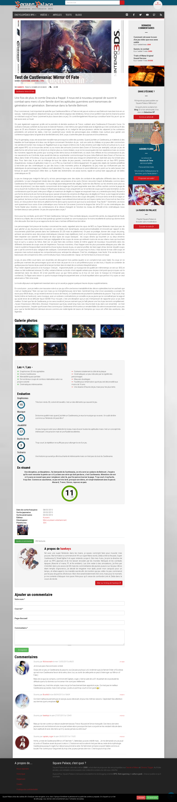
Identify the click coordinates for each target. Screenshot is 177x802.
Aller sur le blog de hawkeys (108, 583)
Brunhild (46, 695)
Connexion (158, 4)
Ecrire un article (145, 117)
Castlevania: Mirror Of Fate (25, 91)
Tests (69, 14)
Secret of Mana (132, 767)
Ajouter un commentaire (24, 541)
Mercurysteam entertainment (54, 520)
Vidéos (44, 14)
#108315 (122, 694)
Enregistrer (22, 650)
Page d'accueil (21, 618)
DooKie (150, 61)
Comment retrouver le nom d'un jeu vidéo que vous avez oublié (146, 39)
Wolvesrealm (48, 662)
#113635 (122, 661)
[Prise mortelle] (83, 331)
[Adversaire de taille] (55, 349)
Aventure (35, 81)
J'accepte (141, 798)
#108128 (122, 736)
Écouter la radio (145, 226)
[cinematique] (55, 331)
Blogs (79, 14)
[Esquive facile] (26, 349)
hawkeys (20, 87)
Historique (21, 774)
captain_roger (48, 736)
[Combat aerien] (112, 331)
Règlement (21, 779)
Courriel (19, 609)
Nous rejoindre (23, 769)
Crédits (19, 784)
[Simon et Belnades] (26, 331)
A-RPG (42, 81)
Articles (57, 14)
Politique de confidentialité (27, 789)
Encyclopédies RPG (25, 14)
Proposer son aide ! (146, 178)
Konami (46, 518)
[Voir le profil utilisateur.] (28, 558)
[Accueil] (38, 5)
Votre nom (20, 599)
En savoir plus (152, 798)
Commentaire (21, 628)
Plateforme (25, 81)
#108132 (122, 715)
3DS (44, 523)
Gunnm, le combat (141, 49)
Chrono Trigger (147, 767)
